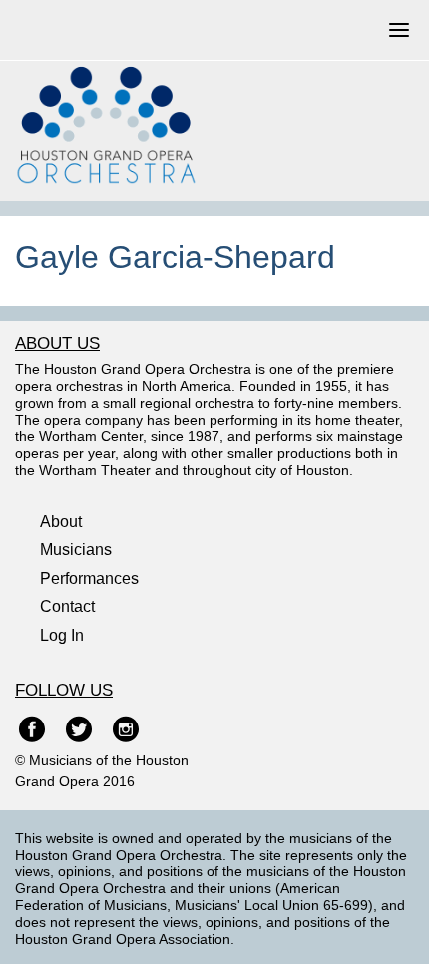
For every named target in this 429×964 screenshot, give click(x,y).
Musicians (76, 549)
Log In (62, 635)
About (61, 521)
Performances (89, 578)
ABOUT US (57, 343)
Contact (67, 606)
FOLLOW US (64, 690)
